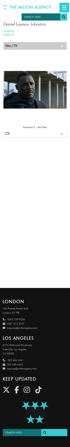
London (9, 31)
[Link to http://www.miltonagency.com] (27, 6)
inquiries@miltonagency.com (22, 368)
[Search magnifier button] (63, 17)
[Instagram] (27, 389)
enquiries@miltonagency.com (22, 327)
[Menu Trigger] (64, 7)
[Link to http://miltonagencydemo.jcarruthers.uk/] (35, 412)
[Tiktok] (38, 389)
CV (7, 134)
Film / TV (11, 46)
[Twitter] (6, 389)
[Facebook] (17, 389)
